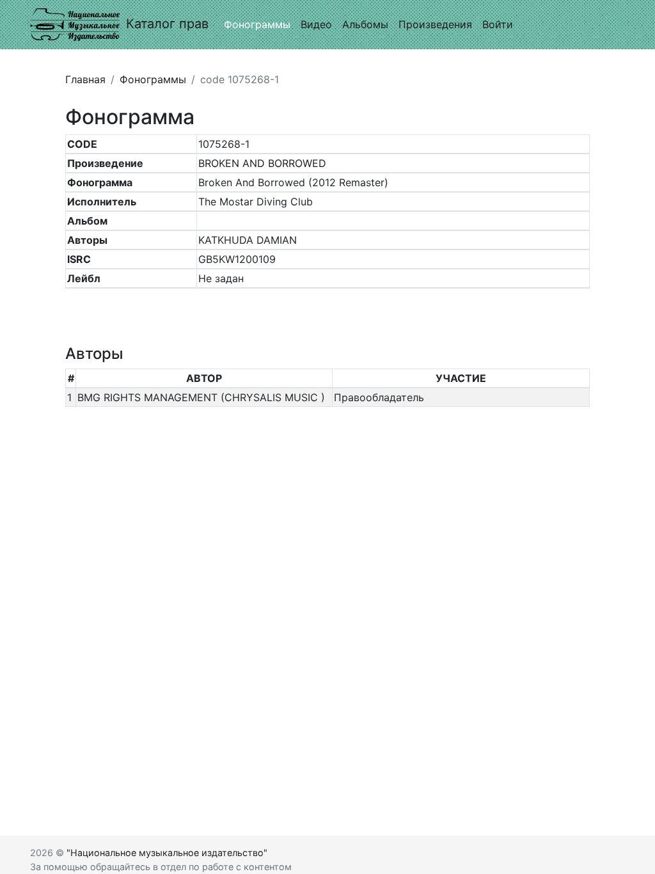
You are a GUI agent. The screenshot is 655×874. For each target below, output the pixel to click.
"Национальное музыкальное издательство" (167, 852)
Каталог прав (167, 23)
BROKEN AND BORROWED (262, 163)
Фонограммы (257, 24)
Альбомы (365, 24)
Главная (85, 79)
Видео (316, 24)
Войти (497, 24)
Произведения (435, 24)
